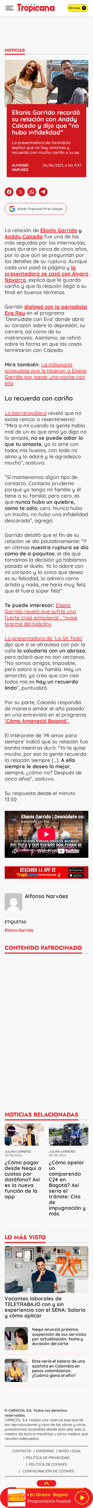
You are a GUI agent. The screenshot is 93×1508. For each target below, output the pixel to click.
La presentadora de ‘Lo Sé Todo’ (44, 638)
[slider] (46, 1487)
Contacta (21, 1451)
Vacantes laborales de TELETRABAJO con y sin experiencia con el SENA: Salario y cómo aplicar (45, 1307)
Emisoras (45, 1451)
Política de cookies (48, 1464)
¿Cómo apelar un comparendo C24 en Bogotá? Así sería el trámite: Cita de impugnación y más (67, 1188)
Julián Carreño (18, 1151)
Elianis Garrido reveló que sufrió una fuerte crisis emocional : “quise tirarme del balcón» (41, 614)
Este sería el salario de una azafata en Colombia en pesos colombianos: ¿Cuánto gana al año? (58, 1368)
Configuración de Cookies (48, 1471)
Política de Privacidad (47, 1457)
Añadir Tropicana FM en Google (40, 209)
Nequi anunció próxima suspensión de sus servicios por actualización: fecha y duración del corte (59, 1336)
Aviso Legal (70, 1451)
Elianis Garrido (58, 230)
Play (82, 1498)
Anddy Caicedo (24, 236)
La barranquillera (26, 413)
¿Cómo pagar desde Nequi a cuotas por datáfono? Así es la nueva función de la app (23, 1179)
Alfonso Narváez (20, 167)
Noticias (15, 50)
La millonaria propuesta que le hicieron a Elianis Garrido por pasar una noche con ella (46, 373)
